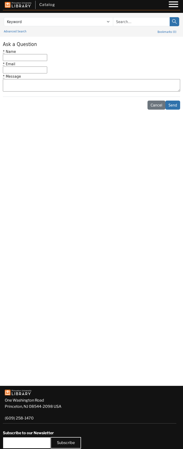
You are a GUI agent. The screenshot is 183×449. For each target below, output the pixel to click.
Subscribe (66, 442)
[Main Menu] (173, 5)
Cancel (156, 105)
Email (9, 63)
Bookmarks (167, 32)
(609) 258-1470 (19, 418)
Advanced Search (15, 31)
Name (9, 51)
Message (12, 76)
